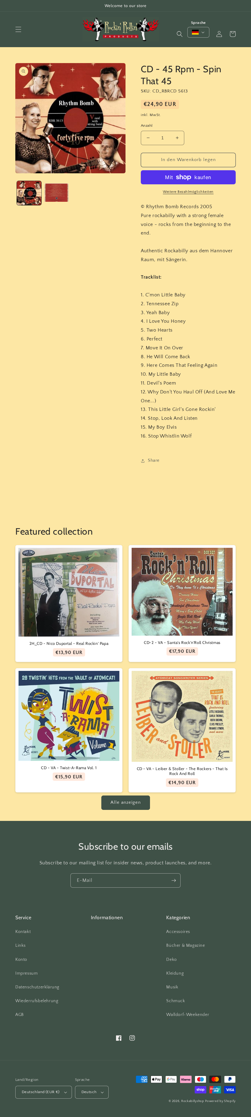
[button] (18, 29)
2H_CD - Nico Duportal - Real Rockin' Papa (69, 643)
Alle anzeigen (126, 802)
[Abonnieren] (173, 880)
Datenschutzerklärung (37, 987)
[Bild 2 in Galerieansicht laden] (56, 193)
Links (20, 945)
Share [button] (153, 460)
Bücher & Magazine (185, 945)
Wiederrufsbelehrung (36, 1001)
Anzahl (146, 125)
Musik (172, 987)
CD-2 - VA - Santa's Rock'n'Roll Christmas (182, 642)
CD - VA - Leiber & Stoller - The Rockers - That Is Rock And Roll (182, 771)
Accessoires (178, 931)
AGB (19, 1014)
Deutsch (89, 1092)
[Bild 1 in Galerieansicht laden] (29, 193)
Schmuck (175, 1001)
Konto (21, 959)
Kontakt (23, 931)
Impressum (26, 973)
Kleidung (175, 973)
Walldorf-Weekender (187, 1014)
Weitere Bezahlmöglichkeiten (188, 192)
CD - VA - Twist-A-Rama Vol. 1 (68, 767)
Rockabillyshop (192, 1101)
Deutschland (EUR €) (41, 1092)
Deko (171, 959)
